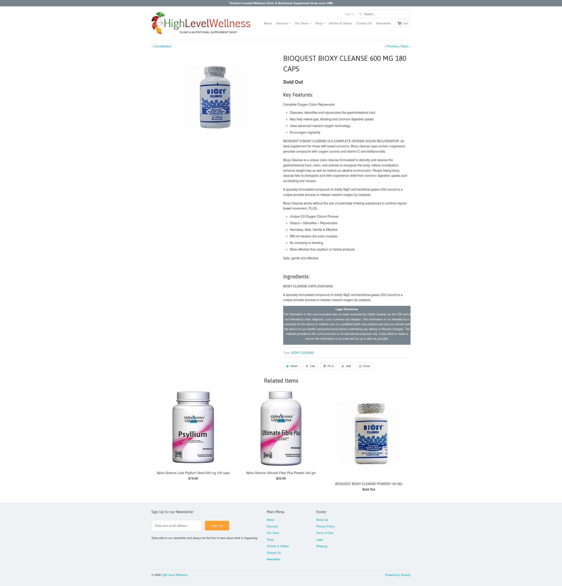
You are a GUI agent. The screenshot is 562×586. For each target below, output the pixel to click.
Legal (319, 539)
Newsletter (383, 23)
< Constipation (161, 46)
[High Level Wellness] (200, 23)
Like (312, 366)
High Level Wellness (174, 575)
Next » (406, 46)
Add (348, 366)
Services (283, 23)
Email (366, 366)
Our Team (303, 23)
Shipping (321, 546)
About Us (322, 519)
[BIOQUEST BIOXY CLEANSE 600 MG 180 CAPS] (215, 97)
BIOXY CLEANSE (302, 352)
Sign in (349, 14)
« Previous (391, 46)
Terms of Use (324, 533)
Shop (319, 23)
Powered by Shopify (398, 575)
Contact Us (364, 23)
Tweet (293, 366)
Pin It (330, 366)
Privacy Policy (325, 526)
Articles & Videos (340, 23)
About (268, 23)
